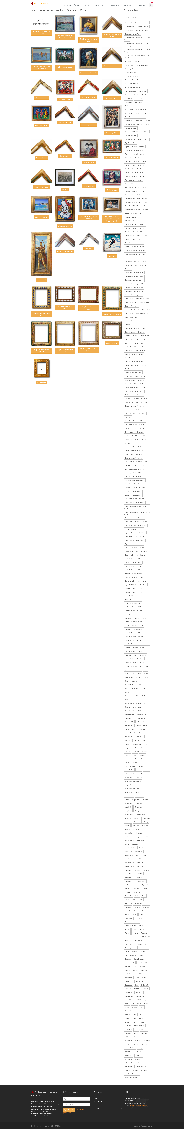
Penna (134, 914)
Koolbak (127, 744)
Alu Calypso (138, 61)
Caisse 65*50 (146, 310)
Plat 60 (142, 929)
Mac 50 (142, 774)
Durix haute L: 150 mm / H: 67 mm (135, 525)
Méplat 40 (147, 818)
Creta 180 (128, 417)
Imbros (127, 674)
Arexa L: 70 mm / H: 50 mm (133, 213)
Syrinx (127, 1007)
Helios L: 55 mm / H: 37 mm (133, 633)
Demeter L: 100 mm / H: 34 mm (135, 465)
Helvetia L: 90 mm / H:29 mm (134, 637)
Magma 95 (128, 792)
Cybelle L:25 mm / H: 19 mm (134, 432)
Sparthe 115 (128, 992)
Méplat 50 (128, 822)
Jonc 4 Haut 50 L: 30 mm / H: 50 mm (136, 703)
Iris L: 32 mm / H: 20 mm (133, 677)
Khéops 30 (128, 737)
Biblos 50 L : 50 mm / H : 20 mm (135, 250)
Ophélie (127, 892)
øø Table (144, 1070)
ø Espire (147, 1041)
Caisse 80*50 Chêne (142, 313)
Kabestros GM (141, 714)
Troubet (127, 1015)
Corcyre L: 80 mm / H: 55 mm (134, 391)
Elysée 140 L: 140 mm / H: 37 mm (135, 555)
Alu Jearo (128, 95)
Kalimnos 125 (129, 722)
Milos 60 (127, 829)
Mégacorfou (135, 800)
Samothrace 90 (142, 963)
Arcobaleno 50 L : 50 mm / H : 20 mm (136, 202)
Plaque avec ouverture (132, 922)
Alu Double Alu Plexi (131, 80)
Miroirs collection (130, 848)
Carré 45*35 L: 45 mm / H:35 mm (135, 343)
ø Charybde (136, 1037)
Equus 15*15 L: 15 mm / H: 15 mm (136, 581)
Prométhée (88, 249)
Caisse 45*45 (129, 298)
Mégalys (137, 811)
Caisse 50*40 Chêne (131, 306)
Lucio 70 (146, 770)
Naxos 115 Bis (129, 863)
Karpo (127, 729)
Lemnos (136, 751)
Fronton (127, 614)
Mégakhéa (128, 807)
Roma (127, 951)
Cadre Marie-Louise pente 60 (134, 287)
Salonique (128, 959)
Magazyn (99, 5)
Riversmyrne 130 (130, 948)
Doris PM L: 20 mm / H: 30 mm (134, 502)
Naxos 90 (128, 874)
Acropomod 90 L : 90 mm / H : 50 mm (136, 139)
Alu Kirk (136, 95)
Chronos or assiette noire (88, 73)
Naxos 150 (140, 863)
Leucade (142, 755)
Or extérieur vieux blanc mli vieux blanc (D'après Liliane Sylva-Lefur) (112, 219)
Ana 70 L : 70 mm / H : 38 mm (134, 169)
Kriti (146, 744)
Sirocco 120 (128, 977)
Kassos (134, 729)
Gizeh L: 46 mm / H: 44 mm (133, 622)
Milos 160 (145, 825)
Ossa (134, 900)
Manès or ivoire (41, 158)
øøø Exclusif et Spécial (132, 1074)
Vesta (142, 1022)
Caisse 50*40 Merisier (132, 310)
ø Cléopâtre (128, 1041)
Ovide (140, 900)
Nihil (126, 885)
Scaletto (142, 966)
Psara (127, 937)
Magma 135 (138, 777)
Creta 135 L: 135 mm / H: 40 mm (135, 413)
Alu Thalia (138, 102)
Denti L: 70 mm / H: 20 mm (133, 476)
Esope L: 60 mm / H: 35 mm (134, 588)
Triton (143, 1011)
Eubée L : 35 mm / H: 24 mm (134, 596)
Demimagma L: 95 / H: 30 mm (134, 473)
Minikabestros (129, 840)
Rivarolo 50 (138, 940)
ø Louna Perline (130, 1048)
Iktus (145, 670)
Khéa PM (128, 733)
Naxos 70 (146, 870)
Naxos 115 (137, 859)
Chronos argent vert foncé (65, 68)
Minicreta (139, 833)
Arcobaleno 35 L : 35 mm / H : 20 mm (136, 198)
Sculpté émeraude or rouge (89, 308)
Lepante (127, 755)
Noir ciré (65, 190)
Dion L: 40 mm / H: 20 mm (133, 491)
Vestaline (128, 1026)
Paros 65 (146, 907)
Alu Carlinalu (129, 65)
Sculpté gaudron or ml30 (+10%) (88, 350)
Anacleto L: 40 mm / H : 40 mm (134, 176)
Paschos (136, 911)
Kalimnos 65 (140, 722)
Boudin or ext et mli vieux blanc (88, 40)
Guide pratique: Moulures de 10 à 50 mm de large (137, 39)
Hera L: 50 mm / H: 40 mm (133, 640)
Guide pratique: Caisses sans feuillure (136, 27)
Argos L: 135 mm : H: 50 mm (134, 217)
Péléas (127, 914)
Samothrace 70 (129, 963)
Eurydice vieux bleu (41, 125)
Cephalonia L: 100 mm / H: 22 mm (135, 365)
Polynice (135, 933)
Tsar (134, 1015)
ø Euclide (128, 1044)
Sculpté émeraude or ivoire (65, 307)
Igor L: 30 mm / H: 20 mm (133, 670)
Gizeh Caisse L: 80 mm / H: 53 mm (136, 618)
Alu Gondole (142, 91)
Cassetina (128, 358)
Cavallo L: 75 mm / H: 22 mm (134, 362)
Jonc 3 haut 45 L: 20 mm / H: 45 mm (136, 696)
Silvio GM (144, 970)
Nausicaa (128, 859)
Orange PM (128, 896)
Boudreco (128, 269)
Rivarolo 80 (128, 944)
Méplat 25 (137, 818)
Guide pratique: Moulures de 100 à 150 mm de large (136, 45)
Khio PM (136, 740)
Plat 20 (141, 926)
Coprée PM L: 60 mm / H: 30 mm (135, 387)
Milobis (127, 825)
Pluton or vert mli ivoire (65, 251)
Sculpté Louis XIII (112, 343)
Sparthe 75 (139, 992)
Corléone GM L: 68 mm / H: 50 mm (136, 399)
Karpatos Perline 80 (142, 725)
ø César (127, 1037)
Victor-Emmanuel (139, 1026)
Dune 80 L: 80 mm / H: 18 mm (134, 518)
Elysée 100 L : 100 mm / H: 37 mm (136, 551)
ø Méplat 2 (138, 1052)
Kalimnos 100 (141, 718)
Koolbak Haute (137, 744)
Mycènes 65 (138, 851)
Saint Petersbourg (130, 955)
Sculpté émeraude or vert (112, 314)
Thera (141, 1007)
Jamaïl (127, 681)
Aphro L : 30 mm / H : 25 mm (134, 195)
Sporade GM (129, 996)
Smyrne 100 (128, 981)
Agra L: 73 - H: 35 (130, 143)
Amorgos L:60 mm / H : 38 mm (134, 165)
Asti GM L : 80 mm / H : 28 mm (135, 228)
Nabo (137, 855)
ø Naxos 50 (128, 1059)
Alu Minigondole (130, 98)
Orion (143, 896)
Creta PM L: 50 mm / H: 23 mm (134, 424)
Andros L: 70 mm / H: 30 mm (134, 184)
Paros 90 (128, 911)
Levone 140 (138, 759)
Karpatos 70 (128, 725)
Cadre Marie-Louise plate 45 (133, 295)
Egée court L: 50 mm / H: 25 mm (135, 533)
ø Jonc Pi (145, 1044)
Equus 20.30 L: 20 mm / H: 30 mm (135, 585)
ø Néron (137, 1063)
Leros (135, 755)
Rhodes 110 (135, 937)
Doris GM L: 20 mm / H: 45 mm (134, 499)
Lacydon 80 (138, 748)
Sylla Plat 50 (137, 1003)
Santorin (127, 966)
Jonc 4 (127, 699)
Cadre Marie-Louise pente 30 (134, 284)
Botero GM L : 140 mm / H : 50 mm (136, 261)
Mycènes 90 (129, 855)
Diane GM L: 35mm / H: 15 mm (134, 480)
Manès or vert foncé (112, 157)
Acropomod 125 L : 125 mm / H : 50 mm (137, 121)
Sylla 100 (128, 1000)
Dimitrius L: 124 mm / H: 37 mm (135, 488)
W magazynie (98, 1102)
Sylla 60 (146, 1000)
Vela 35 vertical (138, 1018)
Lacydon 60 (128, 748)
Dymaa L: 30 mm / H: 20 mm (134, 529)
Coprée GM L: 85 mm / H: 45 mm (135, 384)
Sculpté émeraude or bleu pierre (41, 314)
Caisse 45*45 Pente (131, 302)
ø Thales (135, 1070)
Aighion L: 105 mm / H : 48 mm (134, 147)
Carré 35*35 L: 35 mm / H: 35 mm (135, 339)
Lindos (135, 763)
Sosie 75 (145, 989)
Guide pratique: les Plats (132, 34)
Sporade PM (140, 996)
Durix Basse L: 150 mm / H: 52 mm (136, 522)
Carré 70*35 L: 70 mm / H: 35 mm (135, 350)
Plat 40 (127, 929)
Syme (146, 1003)
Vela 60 (127, 1022)
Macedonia (128, 777)
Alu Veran (128, 106)
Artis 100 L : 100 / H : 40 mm (134, 221)
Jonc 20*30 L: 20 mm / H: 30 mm (135, 688)
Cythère (127, 443)
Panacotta (138, 903)
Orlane (127, 900)
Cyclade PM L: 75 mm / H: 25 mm (135, 439)
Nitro (132, 885)
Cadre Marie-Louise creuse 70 (134, 280)
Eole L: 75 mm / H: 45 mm (133, 562)
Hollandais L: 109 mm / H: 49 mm (135, 655)
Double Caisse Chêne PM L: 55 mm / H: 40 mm (137, 513)
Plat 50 (135, 929)
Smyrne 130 (139, 981)
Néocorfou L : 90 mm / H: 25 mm (135, 881)
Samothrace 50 (139, 959)
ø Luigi (140, 1048)
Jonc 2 (134, 681)
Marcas (137, 792)
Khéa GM (143, 729)
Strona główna (71, 5)
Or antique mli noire (65, 226)
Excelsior (128, 599)
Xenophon (128, 1033)
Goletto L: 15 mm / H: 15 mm (134, 625)
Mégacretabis (129, 803)
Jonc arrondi (137, 707)
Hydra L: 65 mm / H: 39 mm (133, 666)
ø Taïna (127, 1070)
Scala (135, 966)
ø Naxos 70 (138, 1059)
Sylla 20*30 (137, 1000)
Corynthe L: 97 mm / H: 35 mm (134, 406)
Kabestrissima (129, 714)
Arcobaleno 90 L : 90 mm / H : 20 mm (136, 210)
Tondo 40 (128, 1011)
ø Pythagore (128, 1066)
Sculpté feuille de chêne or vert (41, 350)
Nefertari (139, 877)
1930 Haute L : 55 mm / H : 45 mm (136, 113)
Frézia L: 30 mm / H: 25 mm (133, 611)
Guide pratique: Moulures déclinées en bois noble (136, 56)
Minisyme (135, 844)
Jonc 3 (127, 692)
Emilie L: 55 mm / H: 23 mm (133, 559)
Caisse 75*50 (129, 313)
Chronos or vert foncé (112, 98)
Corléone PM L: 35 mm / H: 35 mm (136, 402)
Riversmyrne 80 (143, 948)
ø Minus (138, 1055)
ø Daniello (138, 1041)
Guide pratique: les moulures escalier (136, 30)
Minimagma (140, 840)
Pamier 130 (128, 903)
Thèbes (134, 1007)
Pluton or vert (41, 280)
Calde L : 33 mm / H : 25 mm (134, 321)
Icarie (147, 666)
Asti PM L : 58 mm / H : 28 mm (134, 232)
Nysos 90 (137, 889)
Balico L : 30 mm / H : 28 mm (134, 243)
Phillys (142, 914)
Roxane (142, 951)
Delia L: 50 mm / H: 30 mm (133, 454)
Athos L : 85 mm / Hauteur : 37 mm (136, 236)
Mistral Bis (128, 851)
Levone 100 (128, 759)
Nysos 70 (128, 889)
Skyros (144, 977)
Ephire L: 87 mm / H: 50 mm (134, 570)
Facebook (128, 5)
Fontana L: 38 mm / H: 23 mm (134, 607)
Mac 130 (134, 774)
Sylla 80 (127, 1003)
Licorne (127, 763)
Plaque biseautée (130, 926)
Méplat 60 (137, 822)
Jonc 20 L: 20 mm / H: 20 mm (134, 685)
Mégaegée (140, 803)
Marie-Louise (129, 796)
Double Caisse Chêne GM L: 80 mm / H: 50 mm (137, 507)
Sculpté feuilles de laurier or (65, 351)
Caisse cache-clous (131, 317)
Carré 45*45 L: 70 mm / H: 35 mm (135, 347)
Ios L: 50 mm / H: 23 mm (140, 674)
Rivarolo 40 (128, 940)
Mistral (141, 848)
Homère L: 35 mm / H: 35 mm (134, 659)
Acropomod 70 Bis (130, 128)
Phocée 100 (128, 918)
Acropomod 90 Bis (130, 135)
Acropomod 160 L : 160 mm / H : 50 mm (137, 124)
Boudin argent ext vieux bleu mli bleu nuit (65, 37)
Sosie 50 (137, 989)
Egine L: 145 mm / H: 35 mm (134, 544)
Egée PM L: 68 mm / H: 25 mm (134, 540)
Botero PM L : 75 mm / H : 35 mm (135, 265)
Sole (136, 985)
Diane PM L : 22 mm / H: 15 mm (135, 484)
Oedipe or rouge (88, 186)
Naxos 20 (140, 866)
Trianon (136, 1011)
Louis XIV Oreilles (130, 766)
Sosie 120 (128, 989)
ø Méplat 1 (128, 1052)
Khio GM (127, 740)
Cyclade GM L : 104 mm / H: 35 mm (136, 436)
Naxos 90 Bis (138, 874)
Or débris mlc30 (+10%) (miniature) (89, 217)
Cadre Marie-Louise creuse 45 (134, 276)
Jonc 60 (127, 707)
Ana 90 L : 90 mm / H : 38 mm (134, 172)
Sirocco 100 (138, 974)
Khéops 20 (137, 733)
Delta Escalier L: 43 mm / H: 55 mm (136, 462)
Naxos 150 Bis (129, 866)
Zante (136, 1033)
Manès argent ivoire (88, 125)
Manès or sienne (65, 156)
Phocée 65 (139, 918)
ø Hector (136, 1044)
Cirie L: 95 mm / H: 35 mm (133, 373)
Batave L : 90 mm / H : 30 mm (134, 247)
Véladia (135, 1022)
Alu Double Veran (130, 91)
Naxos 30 (128, 870)
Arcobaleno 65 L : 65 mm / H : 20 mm (136, 206)
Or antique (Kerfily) (41, 217)
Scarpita (135, 970)
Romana (134, 951)
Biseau (127, 258)
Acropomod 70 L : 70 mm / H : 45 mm (136, 132)
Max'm (127, 800)
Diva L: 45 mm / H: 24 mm (133, 495)
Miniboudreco (129, 833)
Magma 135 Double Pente (133, 781)
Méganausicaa (129, 814)
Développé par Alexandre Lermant (142, 1126)
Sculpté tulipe (41, 382)
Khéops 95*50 (139, 737)
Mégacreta (146, 800)
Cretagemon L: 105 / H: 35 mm (134, 428)
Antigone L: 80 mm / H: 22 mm (134, 191)
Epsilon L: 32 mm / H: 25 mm (134, 577)
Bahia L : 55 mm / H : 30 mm (134, 239)
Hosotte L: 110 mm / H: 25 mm (134, 662)
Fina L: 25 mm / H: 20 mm (133, 603)
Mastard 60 (139, 796)
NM (138, 885)
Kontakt (142, 5)
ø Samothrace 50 (141, 1066)
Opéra (145, 889)
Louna (141, 766)
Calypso (127, 324)
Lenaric (144, 751)
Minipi (127, 844)
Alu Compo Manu (130, 69)
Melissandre (141, 814)
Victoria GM (128, 1029)
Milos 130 (136, 825)
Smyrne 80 (128, 985)
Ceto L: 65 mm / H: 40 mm (133, 369)
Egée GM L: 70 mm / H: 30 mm (134, 536)
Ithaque (146, 677)
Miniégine (138, 837)
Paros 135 (128, 907)
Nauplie (144, 855)
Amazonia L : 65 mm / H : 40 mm (135, 161)
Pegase (144, 911)
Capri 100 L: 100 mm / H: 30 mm (135, 328)
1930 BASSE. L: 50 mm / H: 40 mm (136, 110)
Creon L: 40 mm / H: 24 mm (133, 410)
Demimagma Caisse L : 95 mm (134, 469)
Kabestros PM (129, 718)
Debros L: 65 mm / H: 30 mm (134, 450)
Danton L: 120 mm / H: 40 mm (134, 447)
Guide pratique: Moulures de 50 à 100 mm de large (137, 50)
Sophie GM (144, 985)
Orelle (137, 896)
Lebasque (128, 751)
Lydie (126, 774)
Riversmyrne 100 (140, 944)
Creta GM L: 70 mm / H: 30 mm (135, 421)
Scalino (127, 970)
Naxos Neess (129, 877)
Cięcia (86, 5)
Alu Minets (145, 95)
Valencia (127, 1018)
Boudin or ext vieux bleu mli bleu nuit (41, 68)
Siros (137, 977)
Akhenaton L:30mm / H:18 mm (134, 150)
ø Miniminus (128, 1055)
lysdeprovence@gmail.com (138, 1106)
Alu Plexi (141, 98)
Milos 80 (136, 829)
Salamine (142, 955)
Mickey (146, 822)
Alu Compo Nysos (130, 72)
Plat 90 (127, 933)
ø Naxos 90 (128, 1063)
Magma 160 (128, 785)
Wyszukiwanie (68, 1110)
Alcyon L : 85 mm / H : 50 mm (134, 154)
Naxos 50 (137, 870)
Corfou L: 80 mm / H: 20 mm (134, 395)
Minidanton (128, 837)
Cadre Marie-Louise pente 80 (134, 291)
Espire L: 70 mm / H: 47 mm (134, 592)
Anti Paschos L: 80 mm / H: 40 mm (136, 187)
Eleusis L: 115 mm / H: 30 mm (134, 548)
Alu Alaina (128, 61)
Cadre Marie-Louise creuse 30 (134, 273)
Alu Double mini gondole (132, 87)
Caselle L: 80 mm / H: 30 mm (134, 354)
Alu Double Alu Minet (131, 76)
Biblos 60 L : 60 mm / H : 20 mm (135, 254)
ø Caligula (144, 1033)
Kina (143, 740)
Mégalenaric (138, 807)
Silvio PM (128, 974)
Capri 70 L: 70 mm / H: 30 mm (134, 332)
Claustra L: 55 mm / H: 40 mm (134, 380)
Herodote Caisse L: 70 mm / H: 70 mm (137, 644)
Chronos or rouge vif (65, 99)
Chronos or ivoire (41, 98)
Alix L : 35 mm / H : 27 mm (133, 158)
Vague (140, 1015)
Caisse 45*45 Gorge (142, 298)
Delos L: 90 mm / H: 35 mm (133, 458)
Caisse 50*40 (144, 302)
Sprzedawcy (113, 5)
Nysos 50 (145, 885)
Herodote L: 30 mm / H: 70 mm (134, 648)
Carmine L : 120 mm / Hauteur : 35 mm (137, 336)
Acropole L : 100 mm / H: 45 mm (135, 117)
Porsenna (144, 933)
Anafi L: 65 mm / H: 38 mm (133, 180)
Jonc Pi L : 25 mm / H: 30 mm (134, 711)
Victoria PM (139, 1029)
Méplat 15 (128, 818)
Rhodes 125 (146, 937)
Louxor (139, 770)
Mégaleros (128, 811)
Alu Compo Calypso (142, 65)
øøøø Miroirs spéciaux (132, 1077)
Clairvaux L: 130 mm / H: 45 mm (135, 376)
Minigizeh (147, 837)
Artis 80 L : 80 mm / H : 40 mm (134, 224)
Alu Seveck (128, 102)
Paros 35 (137, 907)
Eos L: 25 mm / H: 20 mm (133, 566)
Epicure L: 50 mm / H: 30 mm (134, 573)
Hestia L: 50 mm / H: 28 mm (134, 651)
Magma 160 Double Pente (133, 788)
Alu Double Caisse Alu (132, 84)
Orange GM (136, 892)
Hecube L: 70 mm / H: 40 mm (134, 629)
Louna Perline (129, 770)
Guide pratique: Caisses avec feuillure (136, 23)
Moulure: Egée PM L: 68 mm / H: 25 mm (41, 33)
